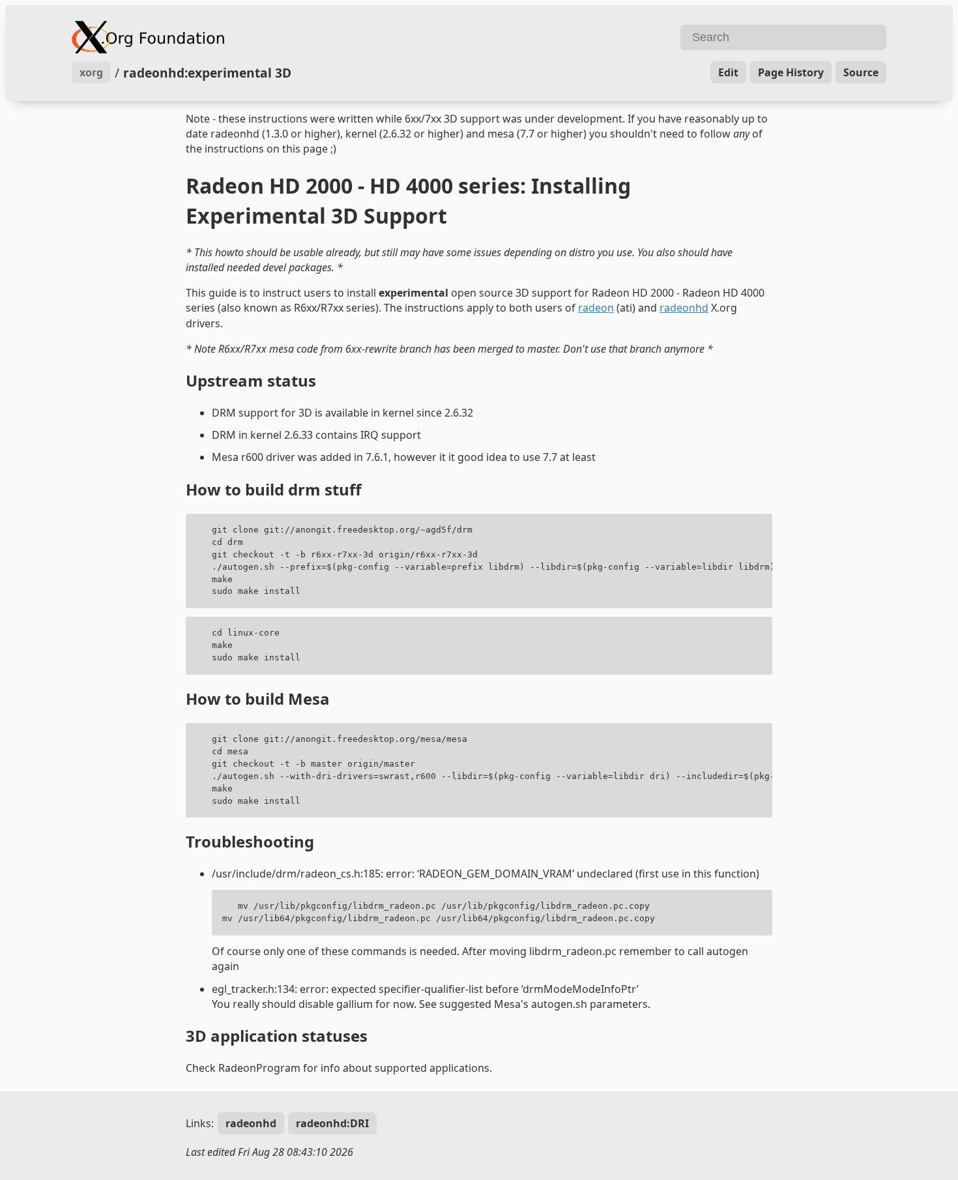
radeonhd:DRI (332, 1123)
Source (860, 72)
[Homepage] (274, 37)
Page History (791, 72)
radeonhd (684, 308)
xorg (91, 72)
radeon (596, 308)
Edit (728, 72)
